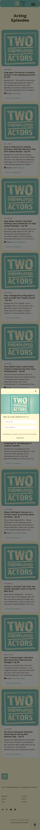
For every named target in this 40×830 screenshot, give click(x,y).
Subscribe (20, 438)
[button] (36, 391)
